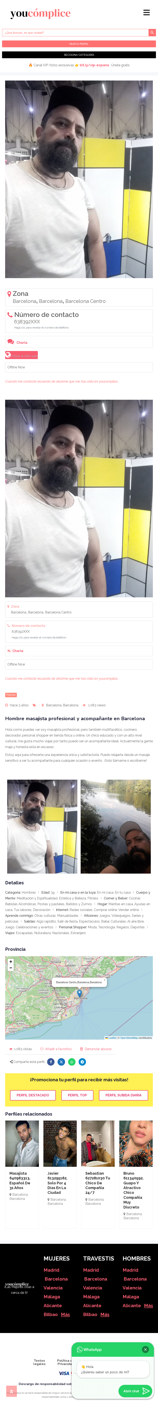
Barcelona (56, 1279)
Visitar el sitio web (24, 356)
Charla (21, 343)
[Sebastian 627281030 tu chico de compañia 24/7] (98, 1144)
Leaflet (112, 1037)
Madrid (51, 1270)
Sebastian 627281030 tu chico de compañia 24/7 (97, 1183)
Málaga (52, 1296)
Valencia (53, 1287)
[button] (79, 993)
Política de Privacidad (65, 1362)
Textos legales (39, 1362)
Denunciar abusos (98, 1049)
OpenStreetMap (129, 1037)
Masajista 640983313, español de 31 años (19, 1180)
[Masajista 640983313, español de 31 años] (22, 1144)
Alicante (53, 1305)
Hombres (29, 892)
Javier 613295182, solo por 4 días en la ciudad (57, 1183)
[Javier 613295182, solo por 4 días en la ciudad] (60, 1144)
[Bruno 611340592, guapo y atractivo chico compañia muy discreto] (136, 1144)
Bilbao (51, 1314)
